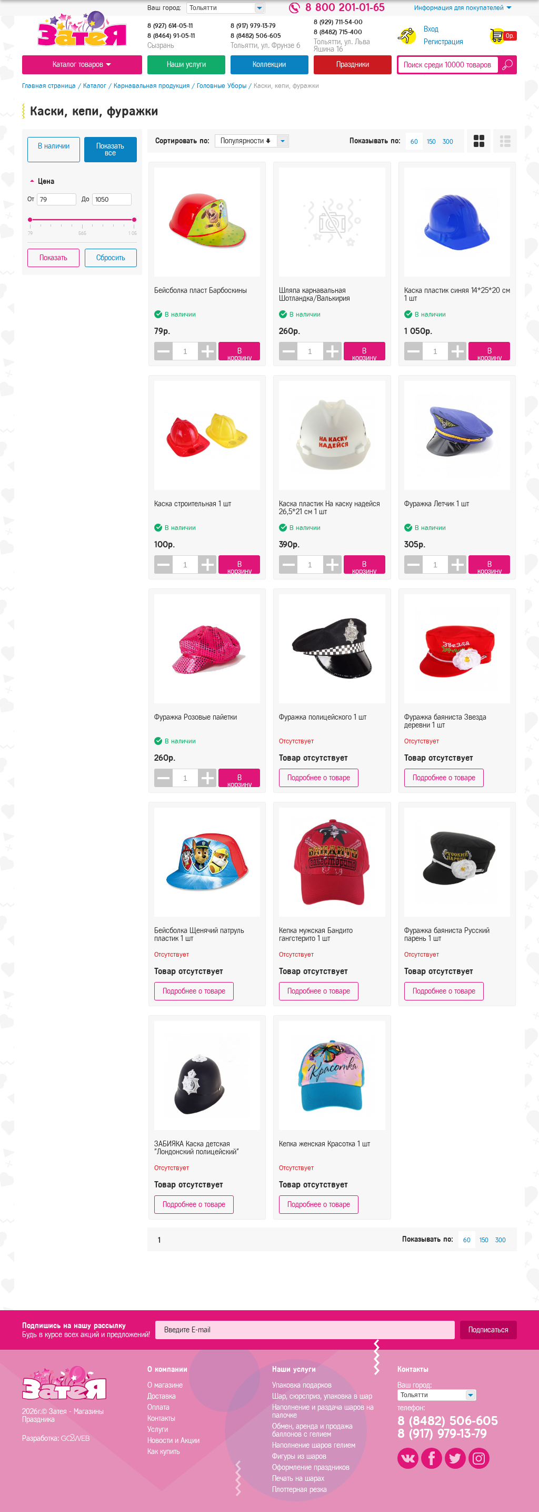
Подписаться (488, 1330)
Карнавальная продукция (151, 85)
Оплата (158, 1407)
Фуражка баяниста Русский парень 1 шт (447, 934)
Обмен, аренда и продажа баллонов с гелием (312, 1430)
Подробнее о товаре (318, 778)
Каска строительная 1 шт (192, 504)
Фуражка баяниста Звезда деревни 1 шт (445, 721)
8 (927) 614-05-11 (170, 26)
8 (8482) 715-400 (338, 32)
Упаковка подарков (302, 1385)
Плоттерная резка (299, 1490)
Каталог (94, 85)
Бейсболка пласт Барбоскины (200, 290)
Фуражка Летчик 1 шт (436, 504)
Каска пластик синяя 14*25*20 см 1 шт (457, 294)
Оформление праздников (311, 1467)
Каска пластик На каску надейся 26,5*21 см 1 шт (329, 508)
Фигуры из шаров (299, 1456)
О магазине (165, 1385)
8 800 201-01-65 (345, 8)
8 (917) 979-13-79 (253, 26)
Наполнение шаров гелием (313, 1445)
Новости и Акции (173, 1441)
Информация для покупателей (459, 7)
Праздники (352, 64)
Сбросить (110, 258)
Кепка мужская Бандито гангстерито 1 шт (316, 934)
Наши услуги (186, 64)
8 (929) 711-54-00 (338, 22)
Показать (53, 258)
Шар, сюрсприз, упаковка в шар (322, 1396)
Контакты (161, 1418)
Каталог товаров (78, 64)
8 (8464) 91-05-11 (171, 36)
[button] (207, 351)
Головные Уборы (221, 85)
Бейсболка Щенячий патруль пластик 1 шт (199, 934)
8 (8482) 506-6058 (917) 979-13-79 (447, 1427)
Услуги (157, 1430)
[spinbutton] (185, 351)
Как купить (163, 1452)
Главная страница (49, 85)
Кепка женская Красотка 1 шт (324, 1144)
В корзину (239, 353)
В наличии (53, 146)
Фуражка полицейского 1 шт (322, 717)
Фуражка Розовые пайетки (195, 717)
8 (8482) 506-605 (256, 36)
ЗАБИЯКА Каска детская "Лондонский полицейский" (196, 1148)
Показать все (110, 149)
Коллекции (269, 64)
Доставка (161, 1396)
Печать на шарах (298, 1478)
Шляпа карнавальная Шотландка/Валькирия (314, 294)
